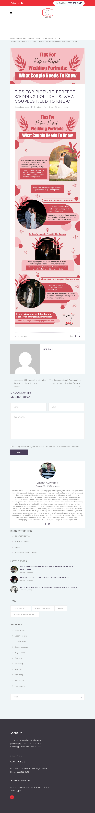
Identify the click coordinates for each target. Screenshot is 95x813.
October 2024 (20, 641)
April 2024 (19, 675)
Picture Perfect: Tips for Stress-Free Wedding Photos (44, 577)
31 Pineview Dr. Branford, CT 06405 (33, 769)
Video (61, 608)
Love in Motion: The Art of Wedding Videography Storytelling (48, 587)
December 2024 (21, 636)
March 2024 (19, 680)
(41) (22, 536)
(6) (26, 553)
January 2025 (20, 630)
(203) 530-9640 (74, 3)
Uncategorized (51, 38)
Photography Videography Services (26, 38)
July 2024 (18, 658)
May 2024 (19, 669)
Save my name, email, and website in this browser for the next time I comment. (47, 447)
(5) (18, 547)
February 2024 (20, 686)
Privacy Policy (16, 756)
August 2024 (20, 653)
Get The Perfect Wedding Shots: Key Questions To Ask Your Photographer (46, 568)
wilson (39, 107)
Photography (21, 608)
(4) (23, 542)
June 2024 (19, 664)
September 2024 (21, 647)
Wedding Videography (25, 614)
